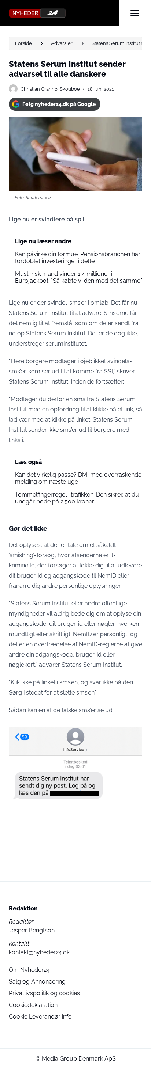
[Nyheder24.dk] (64, 13)
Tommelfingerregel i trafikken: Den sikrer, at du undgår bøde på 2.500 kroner (77, 498)
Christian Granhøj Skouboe (50, 89)
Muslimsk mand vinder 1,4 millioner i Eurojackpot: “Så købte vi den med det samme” (78, 277)
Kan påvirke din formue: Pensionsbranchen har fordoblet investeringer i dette (77, 258)
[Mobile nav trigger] (135, 13)
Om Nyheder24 (29, 969)
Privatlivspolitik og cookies (44, 993)
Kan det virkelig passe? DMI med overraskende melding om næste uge (78, 478)
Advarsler (62, 43)
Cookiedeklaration (33, 1004)
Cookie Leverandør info (40, 1016)
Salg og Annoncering (37, 981)
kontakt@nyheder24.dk (39, 952)
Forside (23, 43)
